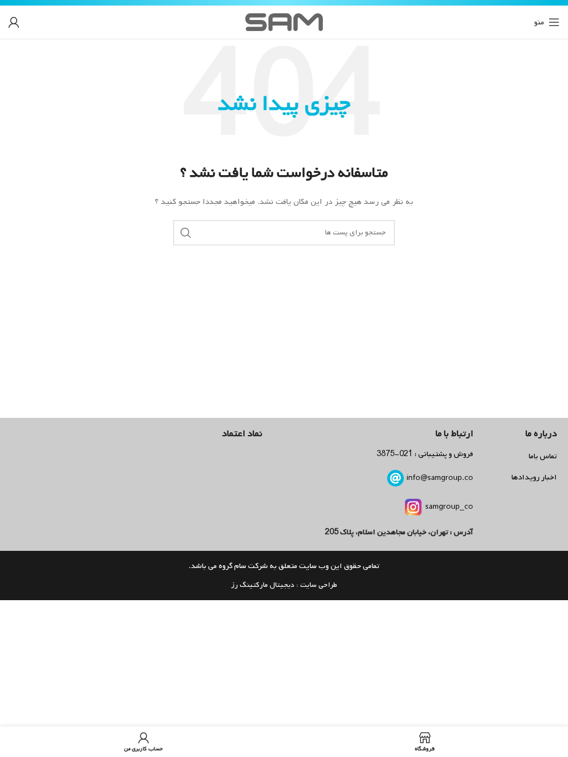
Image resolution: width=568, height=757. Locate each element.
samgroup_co (449, 507)
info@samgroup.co (440, 478)
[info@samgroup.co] (395, 478)
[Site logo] (284, 22)
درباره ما (541, 433)
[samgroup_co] (413, 507)
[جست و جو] (186, 232)
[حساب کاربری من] (14, 22)
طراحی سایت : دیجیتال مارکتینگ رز (284, 585)
